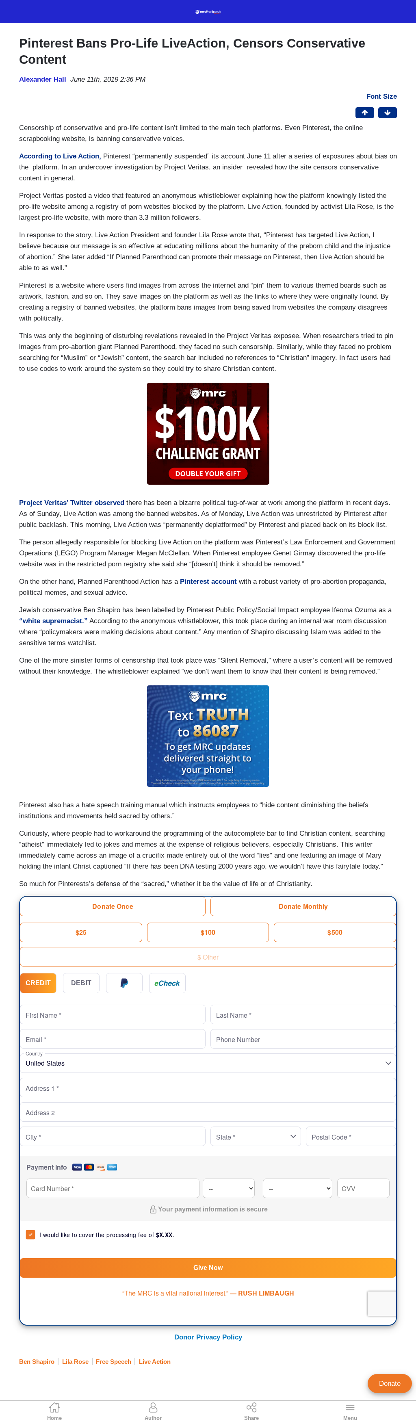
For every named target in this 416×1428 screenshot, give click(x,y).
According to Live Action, (60, 156)
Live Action (155, 1361)
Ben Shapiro (36, 1361)
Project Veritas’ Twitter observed (71, 503)
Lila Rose (75, 1361)
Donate (390, 1383)
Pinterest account (208, 581)
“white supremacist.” (53, 621)
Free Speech (113, 1361)
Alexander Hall (42, 79)
